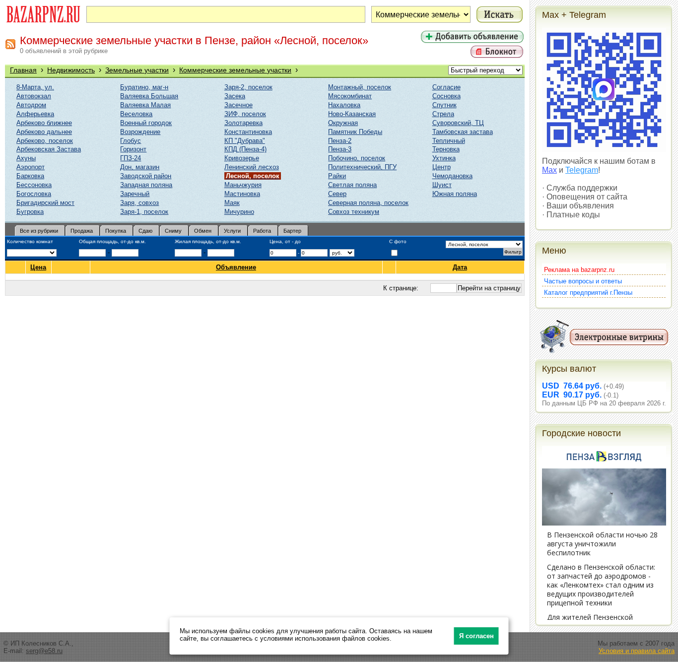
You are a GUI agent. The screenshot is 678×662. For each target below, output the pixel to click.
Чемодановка (452, 176)
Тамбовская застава (462, 131)
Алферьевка (35, 114)
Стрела (443, 114)
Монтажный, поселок (359, 87)
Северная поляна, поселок (368, 202)
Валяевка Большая (149, 96)
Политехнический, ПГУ (362, 167)
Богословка (33, 194)
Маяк (232, 202)
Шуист (442, 185)
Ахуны (26, 158)
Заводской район (145, 176)
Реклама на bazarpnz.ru (579, 269)
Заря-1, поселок (144, 211)
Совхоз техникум (353, 211)
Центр (441, 167)
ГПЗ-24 (130, 158)
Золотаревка (243, 123)
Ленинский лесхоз (251, 167)
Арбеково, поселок (44, 140)
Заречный (134, 194)
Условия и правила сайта (637, 651)
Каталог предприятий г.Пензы (588, 292)
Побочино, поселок (356, 158)
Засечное (238, 105)
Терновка (446, 149)
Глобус (130, 140)
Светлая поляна (352, 185)
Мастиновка (242, 194)
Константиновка (248, 131)
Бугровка (30, 211)
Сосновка (446, 96)
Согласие (446, 87)
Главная (23, 70)
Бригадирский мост (45, 202)
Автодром (31, 105)
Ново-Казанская (352, 114)
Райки (337, 176)
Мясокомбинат (350, 96)
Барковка (30, 176)
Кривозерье (241, 158)
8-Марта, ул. (35, 87)
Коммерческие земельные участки (235, 70)
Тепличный (448, 140)
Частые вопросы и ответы (583, 281)
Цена (38, 267)
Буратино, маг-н (144, 87)
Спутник (444, 105)
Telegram (581, 170)
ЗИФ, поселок (245, 114)
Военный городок (146, 123)
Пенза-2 (339, 140)
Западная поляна (146, 185)
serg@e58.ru (44, 651)
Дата (460, 267)
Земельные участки (137, 70)
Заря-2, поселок (248, 87)
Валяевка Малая (145, 105)
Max (549, 170)
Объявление (236, 267)
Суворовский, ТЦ (458, 123)
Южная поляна (454, 194)
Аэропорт (30, 167)
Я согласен (476, 636)
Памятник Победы (355, 131)
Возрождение (140, 131)
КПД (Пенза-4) (245, 149)
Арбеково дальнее (44, 131)
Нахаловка (344, 105)
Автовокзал (33, 96)
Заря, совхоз (139, 202)
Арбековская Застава (48, 149)
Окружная (343, 123)
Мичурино (239, 211)
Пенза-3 (339, 149)
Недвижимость (71, 70)
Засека (234, 96)
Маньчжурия (243, 185)
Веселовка (136, 114)
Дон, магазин (139, 167)
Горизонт (133, 149)
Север (337, 194)
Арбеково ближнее (44, 123)
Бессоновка (34, 185)
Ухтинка (444, 158)
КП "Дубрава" (244, 140)
